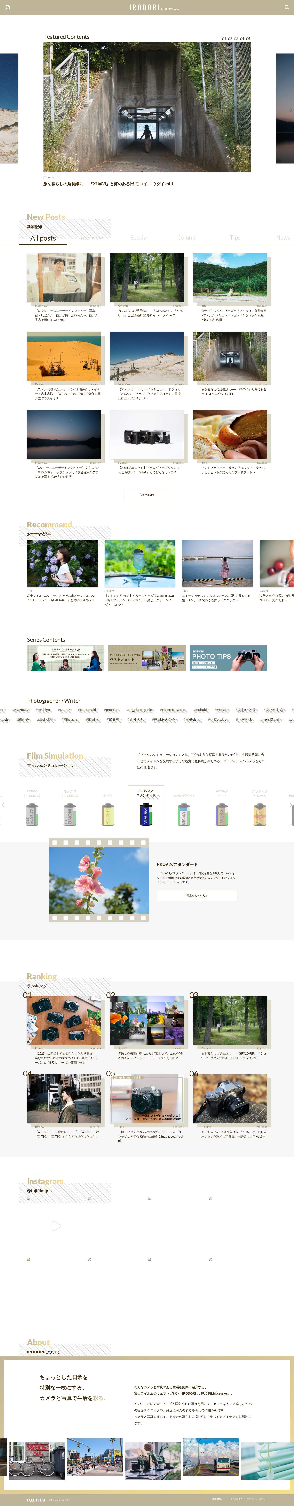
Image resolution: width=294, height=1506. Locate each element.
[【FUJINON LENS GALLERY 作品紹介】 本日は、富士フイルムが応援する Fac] (117, 1287)
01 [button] (224, 38)
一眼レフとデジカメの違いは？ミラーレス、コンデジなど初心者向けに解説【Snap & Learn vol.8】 (150, 1136)
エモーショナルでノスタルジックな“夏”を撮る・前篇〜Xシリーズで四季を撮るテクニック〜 (216, 598)
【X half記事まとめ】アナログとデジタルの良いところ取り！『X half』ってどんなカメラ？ (150, 470)
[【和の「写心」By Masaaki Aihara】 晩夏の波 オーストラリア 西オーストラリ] (238, 1287)
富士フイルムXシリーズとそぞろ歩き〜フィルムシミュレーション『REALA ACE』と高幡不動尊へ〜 (61, 598)
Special (122, 462)
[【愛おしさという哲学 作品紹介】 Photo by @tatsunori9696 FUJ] (56, 1287)
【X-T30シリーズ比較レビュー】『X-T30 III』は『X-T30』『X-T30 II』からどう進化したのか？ (67, 1134)
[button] (3, 110)
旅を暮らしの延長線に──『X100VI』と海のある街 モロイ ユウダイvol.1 (233, 392)
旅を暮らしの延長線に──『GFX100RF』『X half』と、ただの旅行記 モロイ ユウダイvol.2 (150, 313)
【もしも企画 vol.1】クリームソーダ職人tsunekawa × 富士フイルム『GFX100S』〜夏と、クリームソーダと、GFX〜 (139, 600)
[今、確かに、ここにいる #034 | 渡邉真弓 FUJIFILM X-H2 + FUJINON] (238, 1226)
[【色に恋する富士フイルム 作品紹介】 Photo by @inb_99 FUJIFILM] (177, 1226)
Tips (204, 462)
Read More (10, 166)
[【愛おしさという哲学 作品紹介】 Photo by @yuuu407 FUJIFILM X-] (177, 1287)
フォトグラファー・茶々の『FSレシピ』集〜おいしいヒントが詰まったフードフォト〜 (233, 470)
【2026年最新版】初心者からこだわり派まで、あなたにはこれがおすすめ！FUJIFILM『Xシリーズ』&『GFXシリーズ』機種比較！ (66, 1058)
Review (39, 384)
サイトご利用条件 (235, 1499)
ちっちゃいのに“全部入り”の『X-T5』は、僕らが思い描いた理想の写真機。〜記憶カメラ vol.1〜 (234, 1134)
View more (147, 494)
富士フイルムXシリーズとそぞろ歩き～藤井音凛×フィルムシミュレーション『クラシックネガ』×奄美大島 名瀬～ (233, 315)
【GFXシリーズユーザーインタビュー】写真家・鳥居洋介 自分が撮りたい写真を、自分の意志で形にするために (66, 315)
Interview (41, 305)
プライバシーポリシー (257, 1499)
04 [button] (242, 38)
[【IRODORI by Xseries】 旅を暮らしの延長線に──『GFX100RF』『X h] (117, 1226)
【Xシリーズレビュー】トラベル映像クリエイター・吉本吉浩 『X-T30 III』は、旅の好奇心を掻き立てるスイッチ (67, 394)
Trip (203, 305)
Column (123, 305)
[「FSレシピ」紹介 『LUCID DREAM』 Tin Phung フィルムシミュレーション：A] (56, 1226)
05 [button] (248, 38)
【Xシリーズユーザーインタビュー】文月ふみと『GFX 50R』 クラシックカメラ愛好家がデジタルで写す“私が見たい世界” (67, 472)
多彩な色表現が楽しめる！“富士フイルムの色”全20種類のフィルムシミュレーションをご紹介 (150, 1056)
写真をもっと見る (197, 895)
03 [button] (236, 38)
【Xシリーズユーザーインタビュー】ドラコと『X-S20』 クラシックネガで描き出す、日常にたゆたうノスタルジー (150, 394)
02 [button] (230, 38)
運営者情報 (217, 1499)
